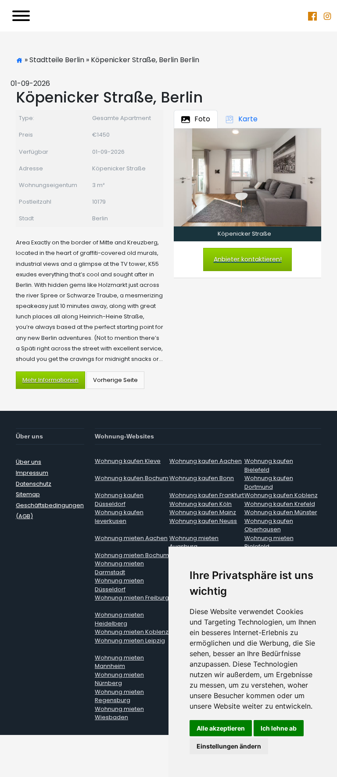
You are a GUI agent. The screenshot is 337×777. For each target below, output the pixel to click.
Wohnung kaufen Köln (200, 504)
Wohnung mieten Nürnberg (119, 679)
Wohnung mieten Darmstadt (119, 567)
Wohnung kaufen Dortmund (268, 482)
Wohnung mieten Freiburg (132, 597)
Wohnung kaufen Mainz (202, 512)
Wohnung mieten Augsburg (194, 542)
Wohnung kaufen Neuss (203, 521)
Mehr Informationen (50, 380)
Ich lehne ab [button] (279, 728)
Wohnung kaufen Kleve (128, 461)
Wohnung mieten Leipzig (130, 640)
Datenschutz (33, 484)
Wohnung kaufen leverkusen (119, 516)
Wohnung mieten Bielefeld (269, 542)
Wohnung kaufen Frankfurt (206, 495)
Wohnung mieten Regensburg (119, 696)
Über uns (28, 462)
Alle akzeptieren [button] (221, 728)
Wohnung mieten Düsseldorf (119, 584)
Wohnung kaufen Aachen (205, 461)
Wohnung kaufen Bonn (201, 478)
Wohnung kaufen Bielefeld (268, 465)
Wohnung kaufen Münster (280, 512)
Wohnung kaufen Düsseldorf (119, 499)
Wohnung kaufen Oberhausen (268, 525)
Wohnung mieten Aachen (131, 538)
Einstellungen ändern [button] (229, 746)
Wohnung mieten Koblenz (131, 632)
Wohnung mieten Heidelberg (119, 619)
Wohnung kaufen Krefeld (279, 504)
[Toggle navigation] (21, 16)
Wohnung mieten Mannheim (119, 662)
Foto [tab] (202, 119)
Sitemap (28, 494)
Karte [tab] (248, 119)
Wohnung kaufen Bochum (131, 478)
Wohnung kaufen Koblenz (281, 495)
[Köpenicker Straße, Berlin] (247, 177)
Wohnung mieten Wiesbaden (119, 713)
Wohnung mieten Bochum (132, 555)
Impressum (32, 473)
